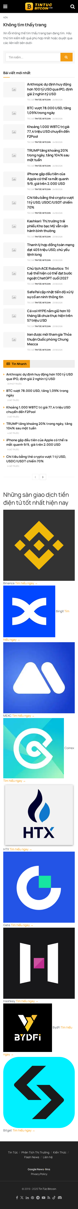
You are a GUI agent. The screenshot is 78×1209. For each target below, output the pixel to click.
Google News (36, 1169)
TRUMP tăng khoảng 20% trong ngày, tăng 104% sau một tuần (48, 155)
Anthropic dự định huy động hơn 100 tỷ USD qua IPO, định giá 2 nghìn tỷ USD (50, 89)
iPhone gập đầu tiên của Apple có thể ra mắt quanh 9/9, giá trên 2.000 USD (48, 178)
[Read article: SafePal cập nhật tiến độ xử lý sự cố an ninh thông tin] (14, 297)
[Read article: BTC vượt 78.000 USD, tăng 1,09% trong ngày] (14, 113)
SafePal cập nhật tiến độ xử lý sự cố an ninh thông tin (50, 294)
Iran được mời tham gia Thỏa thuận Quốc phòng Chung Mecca (49, 339)
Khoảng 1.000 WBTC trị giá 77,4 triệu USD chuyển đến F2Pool (48, 131)
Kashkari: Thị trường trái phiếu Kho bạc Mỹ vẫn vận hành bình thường (47, 226)
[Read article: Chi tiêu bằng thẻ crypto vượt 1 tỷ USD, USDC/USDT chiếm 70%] (14, 203)
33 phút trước (14, 383)
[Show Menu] (5, 6)
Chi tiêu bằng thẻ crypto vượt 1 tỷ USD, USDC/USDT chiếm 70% (50, 202)
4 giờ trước (13, 433)
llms (47, 1169)
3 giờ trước (13, 416)
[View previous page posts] (35, 477)
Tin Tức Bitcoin (42, 99)
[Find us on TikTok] (53, 1197)
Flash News (31, 1157)
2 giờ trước (13, 400)
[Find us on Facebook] (17, 1197)
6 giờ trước (13, 466)
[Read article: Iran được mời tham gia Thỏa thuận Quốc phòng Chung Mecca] (14, 339)
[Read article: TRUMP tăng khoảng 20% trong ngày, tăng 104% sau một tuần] (14, 156)
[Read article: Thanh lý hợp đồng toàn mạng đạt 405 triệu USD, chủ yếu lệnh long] (14, 250)
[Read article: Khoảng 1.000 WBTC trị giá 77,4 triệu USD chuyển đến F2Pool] (14, 132)
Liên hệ (48, 1157)
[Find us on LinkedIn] (27, 1197)
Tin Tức (13, 1152)
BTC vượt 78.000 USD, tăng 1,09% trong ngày (49, 110)
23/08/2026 (57, 236)
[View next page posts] (43, 477)
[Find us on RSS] (48, 1197)
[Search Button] (72, 6)
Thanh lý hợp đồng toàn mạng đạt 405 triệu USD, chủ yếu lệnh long (50, 249)
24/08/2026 (57, 99)
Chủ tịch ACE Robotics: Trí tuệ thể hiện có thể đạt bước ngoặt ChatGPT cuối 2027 (49, 273)
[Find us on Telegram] (38, 1197)
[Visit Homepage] (39, 6)
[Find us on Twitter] (22, 1197)
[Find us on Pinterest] (32, 1197)
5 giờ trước (13, 449)
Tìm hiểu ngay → (26, 583)
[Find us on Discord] (60, 1197)
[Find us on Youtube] (43, 1197)
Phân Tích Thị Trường (35, 1152)
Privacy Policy (39, 1174)
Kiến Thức (59, 1152)
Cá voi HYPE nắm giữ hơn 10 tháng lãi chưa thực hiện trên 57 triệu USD (50, 315)
